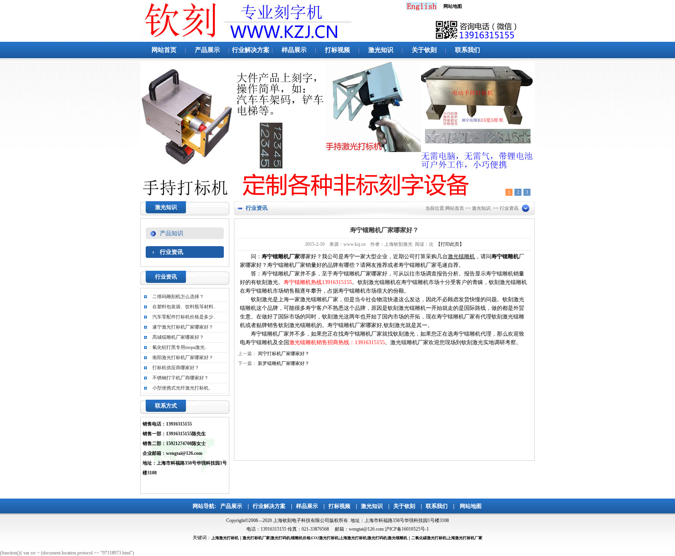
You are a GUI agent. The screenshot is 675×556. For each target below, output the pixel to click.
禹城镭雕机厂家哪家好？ (178, 337)
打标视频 (337, 49)
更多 (213, 277)
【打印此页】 (450, 244)
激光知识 (380, 49)
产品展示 (207, 49)
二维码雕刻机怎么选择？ (178, 296)
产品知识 (171, 233)
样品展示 (294, 49)
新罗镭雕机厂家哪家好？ (283, 363)
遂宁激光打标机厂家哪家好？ (182, 327)
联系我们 (467, 49)
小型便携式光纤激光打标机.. (181, 388)
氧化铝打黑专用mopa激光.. (179, 347)
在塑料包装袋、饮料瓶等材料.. (184, 306)
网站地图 (471, 506)
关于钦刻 (424, 49)
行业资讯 (171, 252)
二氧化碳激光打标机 (428, 538)
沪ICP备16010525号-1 (407, 529)
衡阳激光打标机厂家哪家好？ (182, 357)
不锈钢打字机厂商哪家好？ (180, 378)
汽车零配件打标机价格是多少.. (184, 317)
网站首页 (164, 49)
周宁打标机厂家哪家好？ (283, 353)
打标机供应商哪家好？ (175, 367)
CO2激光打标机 (325, 538)
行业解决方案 (251, 49)
